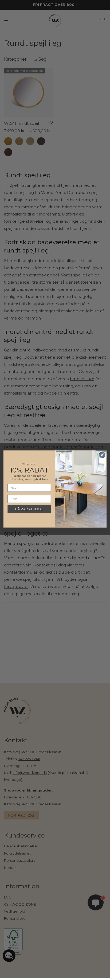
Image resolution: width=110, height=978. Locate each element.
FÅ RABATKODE (29, 509)
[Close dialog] (102, 455)
